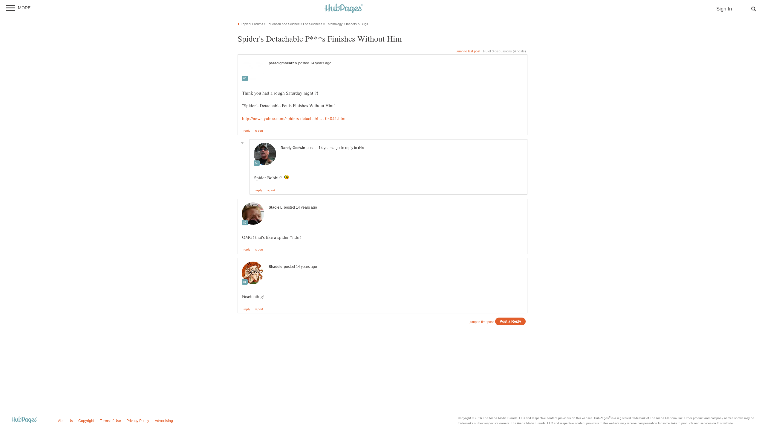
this (361, 148)
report (259, 130)
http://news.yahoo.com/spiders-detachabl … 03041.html (294, 118)
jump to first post (482, 322)
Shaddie (275, 267)
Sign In (724, 9)
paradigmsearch (283, 63)
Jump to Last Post (468, 51)
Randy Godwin (293, 148)
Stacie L (275, 207)
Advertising (164, 421)
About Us (65, 421)
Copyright (86, 421)
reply (247, 130)
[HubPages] (343, 9)
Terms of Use (110, 421)
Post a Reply (510, 321)
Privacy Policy (137, 421)
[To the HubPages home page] (24, 420)
